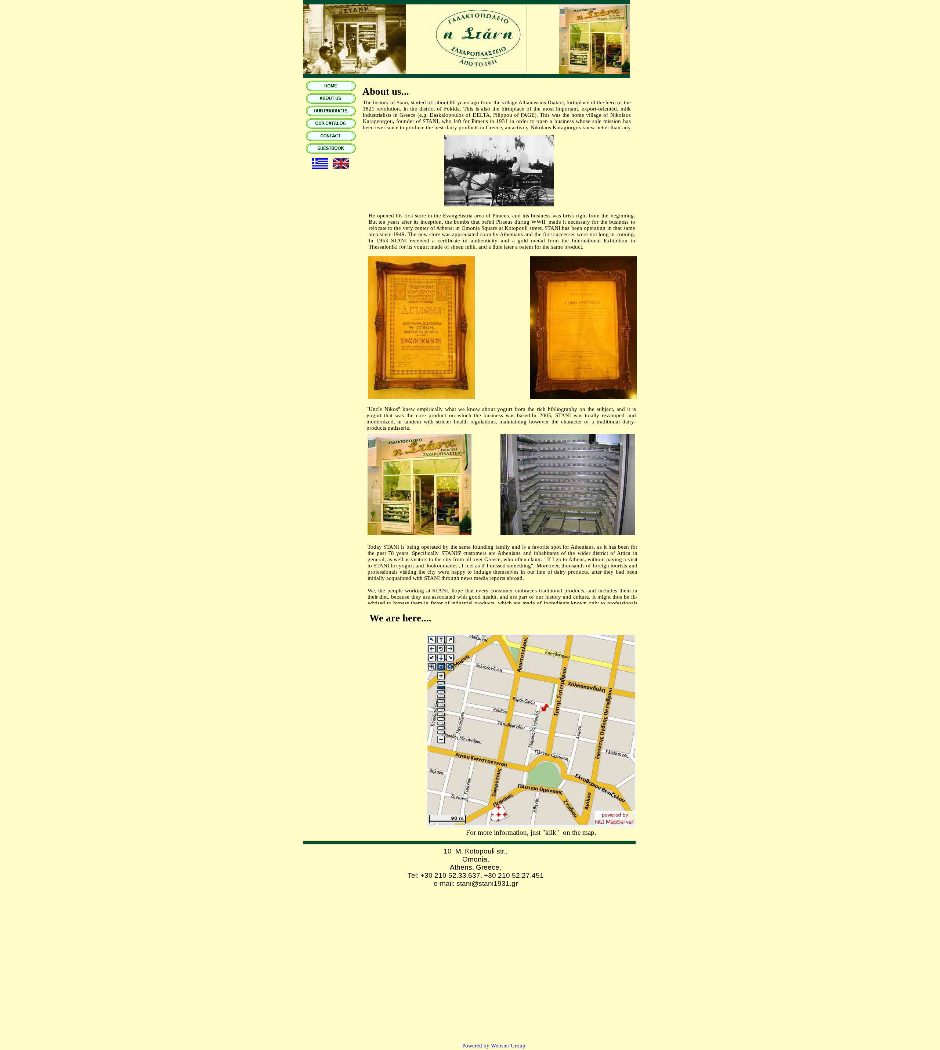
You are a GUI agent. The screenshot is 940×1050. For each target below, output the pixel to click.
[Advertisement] (467, 953)
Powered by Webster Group (493, 1046)
